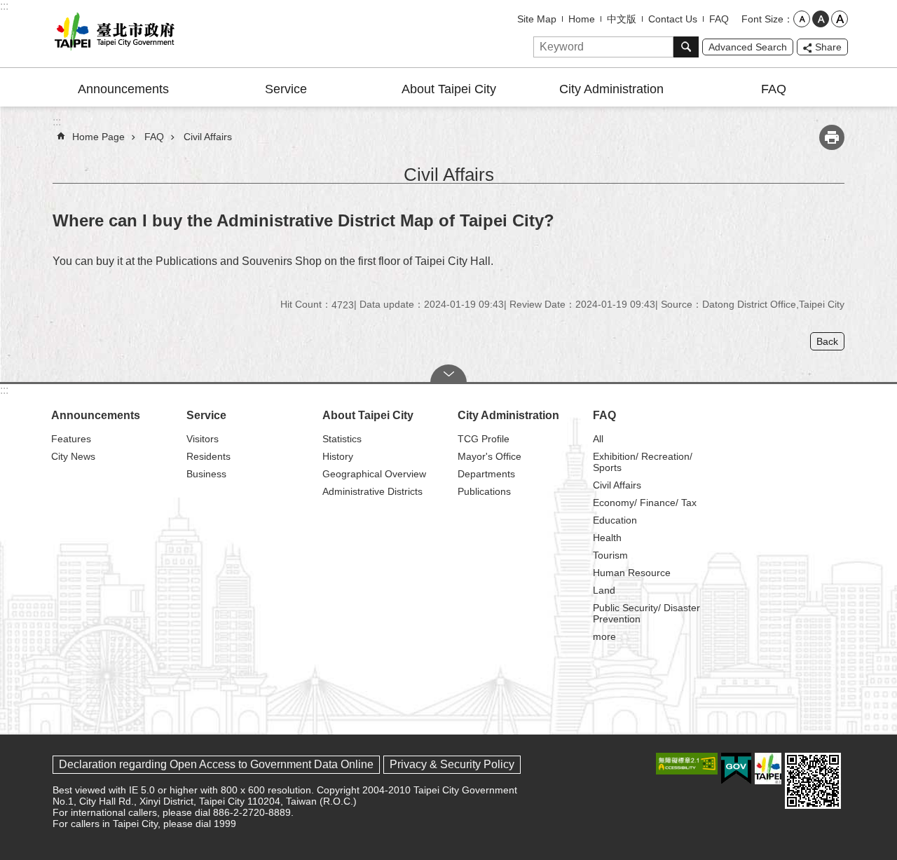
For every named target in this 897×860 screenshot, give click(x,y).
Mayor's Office (489, 456)
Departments (486, 473)
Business (206, 473)
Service (286, 89)
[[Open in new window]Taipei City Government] (768, 768)
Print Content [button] (831, 137)
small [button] (801, 19)
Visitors (202, 438)
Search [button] (686, 46)
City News (73, 456)
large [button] (839, 19)
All (598, 438)
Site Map (536, 19)
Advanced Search (747, 47)
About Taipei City (449, 89)
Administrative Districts (372, 491)
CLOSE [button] (448, 373)
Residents (208, 456)
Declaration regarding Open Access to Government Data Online (216, 764)
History (337, 456)
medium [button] (820, 19)
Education (615, 520)
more (604, 636)
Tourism (610, 555)
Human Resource (632, 572)
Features (71, 438)
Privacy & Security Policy (452, 764)
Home (581, 19)
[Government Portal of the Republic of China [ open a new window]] (736, 769)
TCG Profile (483, 438)
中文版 (621, 19)
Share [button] (828, 47)
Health (607, 537)
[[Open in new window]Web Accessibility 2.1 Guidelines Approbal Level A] (687, 763)
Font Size (762, 19)
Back (827, 341)
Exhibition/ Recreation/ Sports (642, 462)
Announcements (123, 89)
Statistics (342, 438)
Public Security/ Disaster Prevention (646, 613)
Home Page (98, 136)
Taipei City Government (112, 34)
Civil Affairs (208, 136)
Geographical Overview (374, 473)
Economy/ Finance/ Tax (645, 502)
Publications (484, 491)
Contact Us (672, 19)
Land (604, 590)
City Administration (611, 89)
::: (4, 6)
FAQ (719, 19)
